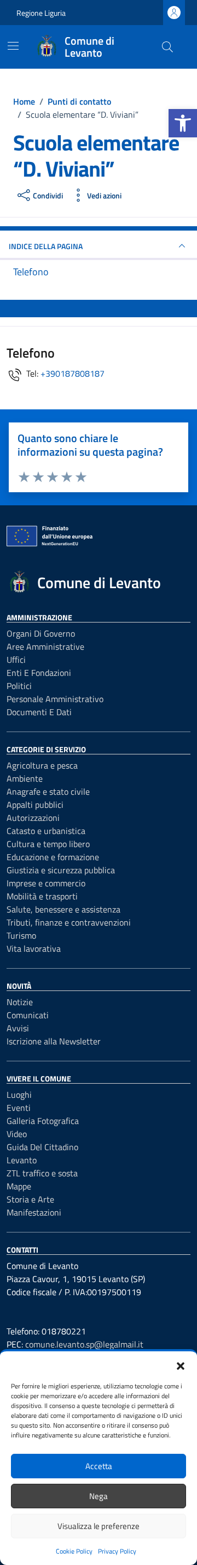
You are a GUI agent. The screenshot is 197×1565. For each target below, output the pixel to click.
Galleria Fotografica (43, 1120)
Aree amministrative (45, 646)
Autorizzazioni (33, 817)
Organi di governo (41, 633)
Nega (98, 1496)
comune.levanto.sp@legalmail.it (84, 1344)
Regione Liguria (41, 13)
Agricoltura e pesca (42, 765)
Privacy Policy (117, 1551)
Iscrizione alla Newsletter (54, 1041)
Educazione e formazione (53, 856)
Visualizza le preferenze (98, 1526)
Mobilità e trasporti (42, 896)
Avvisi (18, 1028)
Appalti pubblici (35, 804)
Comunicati (28, 1015)
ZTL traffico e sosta (42, 1173)
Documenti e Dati (39, 711)
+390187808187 (72, 373)
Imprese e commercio (46, 883)
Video (17, 1133)
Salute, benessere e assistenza (63, 909)
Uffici (16, 659)
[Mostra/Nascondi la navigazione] (13, 45)
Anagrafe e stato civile (48, 791)
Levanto (22, 1160)
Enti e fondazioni (39, 672)
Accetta (98, 1466)
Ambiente (25, 778)
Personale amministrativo (55, 698)
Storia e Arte (30, 1199)
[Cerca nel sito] (167, 47)
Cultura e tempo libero (48, 843)
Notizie (20, 1001)
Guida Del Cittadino (42, 1146)
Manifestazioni (34, 1212)
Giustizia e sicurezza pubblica (61, 870)
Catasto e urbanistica (46, 830)
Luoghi (19, 1094)
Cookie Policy (74, 1551)
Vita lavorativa (34, 948)
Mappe (19, 1186)
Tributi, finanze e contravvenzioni (69, 922)
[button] (183, 123)
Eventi (19, 1107)
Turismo (21, 935)
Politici (19, 685)
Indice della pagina (46, 246)
